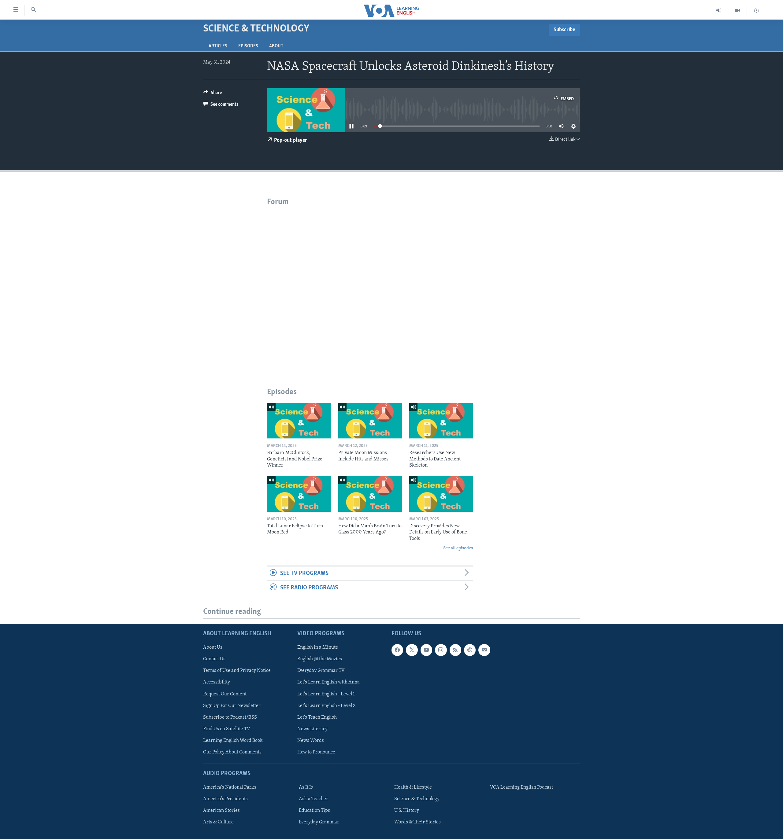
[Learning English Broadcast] (719, 10)
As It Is (306, 787)
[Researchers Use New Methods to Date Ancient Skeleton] (441, 420)
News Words (310, 740)
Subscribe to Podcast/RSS (230, 717)
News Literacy (312, 729)
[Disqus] (372, 285)
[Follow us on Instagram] (441, 650)
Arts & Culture (218, 822)
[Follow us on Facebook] (397, 650)
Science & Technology (417, 799)
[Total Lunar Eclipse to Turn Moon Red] (299, 494)
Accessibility (216, 682)
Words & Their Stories (417, 822)
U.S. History (406, 810)
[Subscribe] (484, 650)
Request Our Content (225, 694)
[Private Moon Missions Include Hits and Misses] (370, 420)
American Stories (221, 810)
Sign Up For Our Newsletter (232, 705)
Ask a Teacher (313, 799)
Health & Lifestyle (413, 787)
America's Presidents (225, 799)
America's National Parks (229, 787)
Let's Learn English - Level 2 (326, 705)
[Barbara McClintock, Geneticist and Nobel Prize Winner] (299, 420)
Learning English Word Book (233, 740)
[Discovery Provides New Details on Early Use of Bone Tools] (441, 494)
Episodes (248, 46)
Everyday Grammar (319, 822)
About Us (212, 647)
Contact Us (214, 659)
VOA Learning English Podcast (521, 787)
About (276, 46)
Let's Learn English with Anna (328, 682)
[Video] (737, 10)
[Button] (212, 94)
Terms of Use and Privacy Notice (237, 671)
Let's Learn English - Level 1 (326, 694)
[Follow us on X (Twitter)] (411, 650)
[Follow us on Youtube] (426, 650)
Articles (218, 46)
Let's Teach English (317, 717)
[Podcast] (470, 650)
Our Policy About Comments (232, 752)
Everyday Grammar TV (321, 671)
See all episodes (458, 548)
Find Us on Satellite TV (226, 729)
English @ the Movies (319, 659)
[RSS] (455, 650)
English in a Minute (317, 647)
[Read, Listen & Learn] (756, 10)
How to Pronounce (316, 752)
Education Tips (314, 810)
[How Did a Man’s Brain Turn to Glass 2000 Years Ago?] (370, 494)
